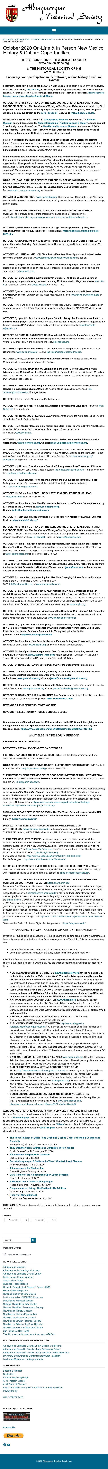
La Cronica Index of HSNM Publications (23, 1297)
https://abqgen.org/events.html (23, 486)
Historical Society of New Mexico (19, 1293)
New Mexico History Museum (17, 1310)
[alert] (54, 1254)
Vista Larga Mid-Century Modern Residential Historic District (33, 1387)
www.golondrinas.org (27, 351)
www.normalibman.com (69, 1100)
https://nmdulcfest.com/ (25, 520)
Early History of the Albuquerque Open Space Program (39, 1174)
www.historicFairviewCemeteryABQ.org (33, 96)
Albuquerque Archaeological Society (21, 1270)
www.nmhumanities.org (47, 584)
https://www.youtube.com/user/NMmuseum (45, 859)
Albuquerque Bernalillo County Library (22, 1273)
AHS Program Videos (14, 1380)
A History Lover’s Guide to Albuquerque (31, 1181)
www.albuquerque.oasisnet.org (24, 190)
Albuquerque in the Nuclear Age (27, 1168)
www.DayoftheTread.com (41, 654)
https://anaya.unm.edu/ (74, 923)
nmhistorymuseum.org (47, 852)
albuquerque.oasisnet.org (33, 768)
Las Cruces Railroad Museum (21, 473)
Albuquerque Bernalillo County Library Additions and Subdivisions (36, 1352)
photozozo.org (39, 284)
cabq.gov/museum (14, 496)
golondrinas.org (61, 341)
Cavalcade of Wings (13, 1280)
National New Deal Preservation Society (23, 1307)
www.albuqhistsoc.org (54, 63)
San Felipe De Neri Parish (16, 1330)
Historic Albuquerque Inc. (15, 1290)
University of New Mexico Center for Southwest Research (31, 1355)
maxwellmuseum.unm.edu (36, 829)
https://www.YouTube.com (39, 849)
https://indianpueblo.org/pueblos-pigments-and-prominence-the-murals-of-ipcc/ (49, 217)
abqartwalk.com (26, 271)
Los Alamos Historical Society (18, 1300)
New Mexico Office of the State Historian (23, 1324)
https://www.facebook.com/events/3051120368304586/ (54, 855)
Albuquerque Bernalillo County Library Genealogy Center (31, 1349)
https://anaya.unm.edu (58, 882)
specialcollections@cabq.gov (74, 872)
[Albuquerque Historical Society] (54, 13)
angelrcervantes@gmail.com (36, 634)
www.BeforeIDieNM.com (60, 698)
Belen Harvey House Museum (18, 1277)
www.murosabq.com (46, 197)
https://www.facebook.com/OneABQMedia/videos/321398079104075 (56, 728)
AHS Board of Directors (14, 1384)
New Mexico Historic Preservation (20, 1314)
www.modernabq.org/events (62, 617)
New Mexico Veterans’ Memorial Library (23, 1327)
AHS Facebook (49, 112)
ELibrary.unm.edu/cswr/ (27, 781)
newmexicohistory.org (67, 972)
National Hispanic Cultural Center (20, 1304)
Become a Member (12, 1370)
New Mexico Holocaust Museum (60, 126)
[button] (54, 30)
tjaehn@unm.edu (74, 567)
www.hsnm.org (54, 71)
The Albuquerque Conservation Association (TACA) (28, 1334)
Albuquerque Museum (56, 119)
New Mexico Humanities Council (19, 1317)
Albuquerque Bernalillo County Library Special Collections (32, 1345)
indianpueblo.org (60, 1080)
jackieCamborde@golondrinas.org (64, 351)
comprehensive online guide (42, 892)
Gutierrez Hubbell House (15, 1283)
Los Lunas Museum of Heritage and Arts (23, 1359)
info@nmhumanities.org (21, 584)
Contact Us (8, 1374)
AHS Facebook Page (13, 1397)
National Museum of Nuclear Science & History (63, 122)
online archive (14, 899)
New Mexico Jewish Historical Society (22, 1320)
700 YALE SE (32, 89)
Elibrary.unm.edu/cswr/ (24, 818)
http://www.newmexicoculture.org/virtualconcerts (42, 1070)
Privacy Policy (10, 1390)
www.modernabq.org (72, 1056)
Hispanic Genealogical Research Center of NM (26, 1287)
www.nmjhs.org (77, 604)
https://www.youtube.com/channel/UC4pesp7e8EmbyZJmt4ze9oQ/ (43, 1104)
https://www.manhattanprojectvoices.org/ (35, 805)
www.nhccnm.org (37, 644)
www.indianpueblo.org (16, 553)
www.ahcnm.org (23, 432)
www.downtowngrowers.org (85, 294)
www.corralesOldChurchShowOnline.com (56, 257)
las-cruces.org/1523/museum (69, 469)
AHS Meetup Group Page (16, 1377)
